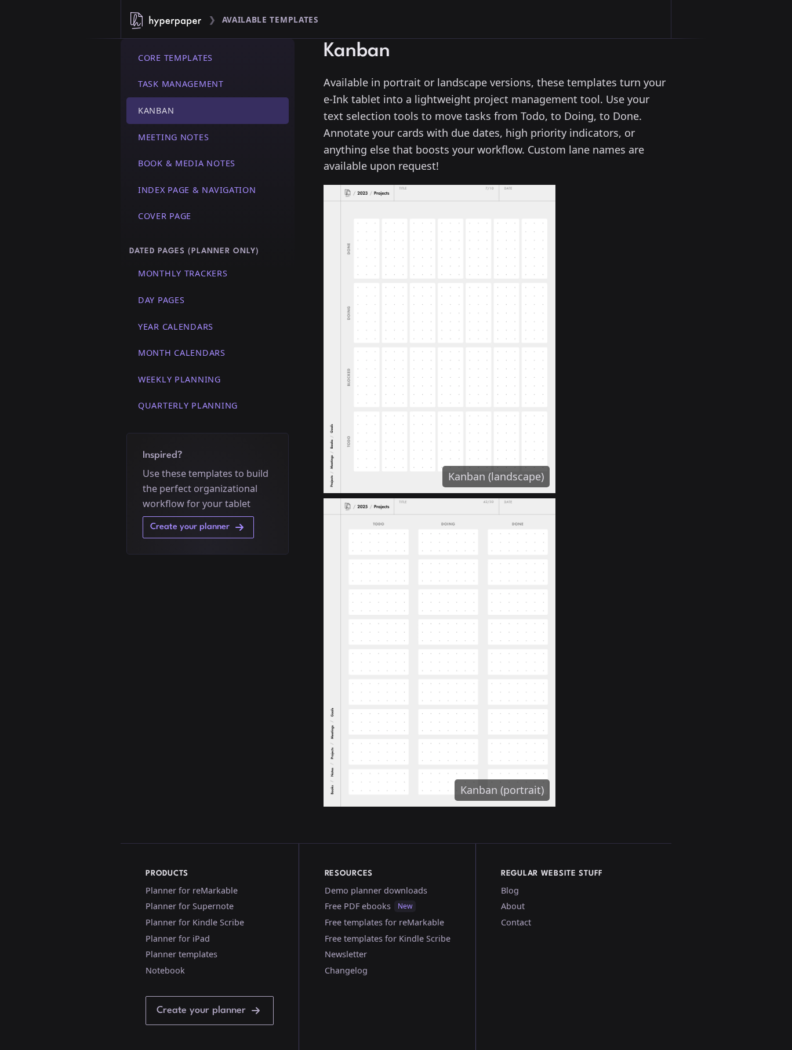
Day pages (161, 299)
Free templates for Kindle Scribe (388, 938)
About (513, 906)
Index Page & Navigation (197, 189)
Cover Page (164, 216)
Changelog (346, 970)
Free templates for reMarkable (384, 922)
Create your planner (190, 527)
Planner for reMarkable (192, 890)
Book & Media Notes (186, 163)
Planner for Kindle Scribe (195, 922)
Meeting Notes (173, 137)
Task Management (181, 84)
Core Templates (175, 57)
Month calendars (182, 352)
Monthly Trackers (183, 273)
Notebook (165, 970)
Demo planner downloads (376, 890)
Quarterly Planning (188, 405)
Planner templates (181, 954)
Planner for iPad (178, 938)
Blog (510, 890)
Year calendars (175, 326)
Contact (516, 922)
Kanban (156, 110)
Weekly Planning (179, 379)
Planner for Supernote (190, 906)
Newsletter (346, 954)
